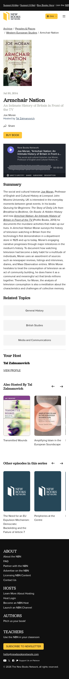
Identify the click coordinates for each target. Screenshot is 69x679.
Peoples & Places (25, 29)
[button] (53, 386)
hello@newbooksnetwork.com (21, 654)
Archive (7, 29)
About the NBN (12, 556)
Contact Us (9, 580)
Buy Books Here (45, 5)
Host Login (9, 598)
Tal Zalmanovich (25, 118)
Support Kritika (10, 5)
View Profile (12, 370)
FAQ (5, 561)
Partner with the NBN (15, 566)
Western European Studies (21, 33)
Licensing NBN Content (17, 575)
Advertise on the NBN (16, 571)
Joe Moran (47, 192)
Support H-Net (27, 5)
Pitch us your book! (14, 621)
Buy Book (12, 135)
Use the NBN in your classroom (21, 637)
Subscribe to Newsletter (23, 646)
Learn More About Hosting (18, 593)
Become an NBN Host (16, 603)
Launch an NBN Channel (17, 607)
